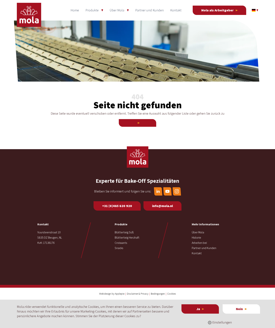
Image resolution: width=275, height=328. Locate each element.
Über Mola (117, 10)
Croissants (121, 243)
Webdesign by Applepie (111, 293)
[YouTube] (167, 191)
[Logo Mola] (137, 157)
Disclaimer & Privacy (137, 293)
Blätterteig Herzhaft (127, 238)
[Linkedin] (158, 191)
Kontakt (175, 10)
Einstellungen (222, 322)
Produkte (92, 10)
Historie (196, 238)
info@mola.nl (162, 206)
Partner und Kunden (149, 10)
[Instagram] (177, 191)
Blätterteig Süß (124, 232)
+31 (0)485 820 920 (117, 206)
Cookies (171, 293)
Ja (198, 309)
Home (75, 10)
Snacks (119, 248)
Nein (239, 309)
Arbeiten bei (199, 243)
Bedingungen (158, 293)
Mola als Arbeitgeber (217, 10)
